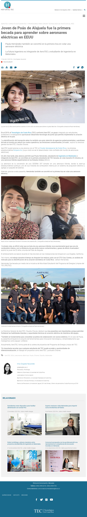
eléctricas (26, 355)
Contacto (16, 495)
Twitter (41, 499)
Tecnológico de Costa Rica (21, 133)
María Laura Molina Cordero (69, 448)
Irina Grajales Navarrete (19, 59)
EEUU (13, 355)
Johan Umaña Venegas (27, 411)
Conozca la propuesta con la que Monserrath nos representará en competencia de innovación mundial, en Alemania (61, 444)
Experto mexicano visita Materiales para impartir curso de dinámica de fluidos (61, 406)
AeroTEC (7, 355)
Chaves (36, 355)
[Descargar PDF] (7, 67)
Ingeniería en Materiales (67, 156)
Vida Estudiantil (7, 62)
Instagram (46, 499)
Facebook (36, 499)
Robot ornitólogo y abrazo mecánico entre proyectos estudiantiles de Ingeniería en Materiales (24, 443)
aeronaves (18, 355)
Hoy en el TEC (7, 5)
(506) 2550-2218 (41, 486)
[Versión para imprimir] (3, 67)
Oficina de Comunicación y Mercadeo (43, 483)
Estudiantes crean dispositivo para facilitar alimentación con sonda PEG (21, 406)
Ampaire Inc (17, 150)
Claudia (42, 355)
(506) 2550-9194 (52, 486)
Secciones (24, 495)
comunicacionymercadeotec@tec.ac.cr (49, 488)
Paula (31, 355)
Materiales (48, 355)
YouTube (51, 499)
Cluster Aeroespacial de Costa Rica (53, 148)
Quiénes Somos (77, 10)
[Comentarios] (16, 67)
